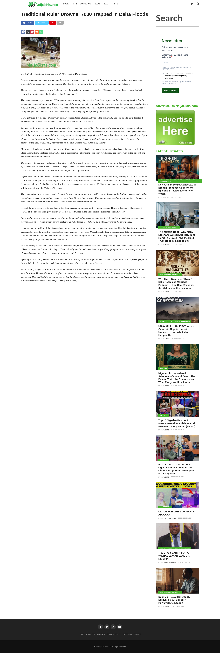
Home (65, 4)
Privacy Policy (114, 634)
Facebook (127, 634)
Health (106, 4)
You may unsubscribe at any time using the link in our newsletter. (176, 82)
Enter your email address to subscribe (175, 56)
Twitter (137, 634)
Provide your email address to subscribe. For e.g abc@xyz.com (177, 68)
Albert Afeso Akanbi (168, 518)
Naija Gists (165, 197)
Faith (74, 4)
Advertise (90, 634)
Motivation (85, 4)
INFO (116, 4)
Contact (101, 634)
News (97, 4)
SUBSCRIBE (170, 91)
